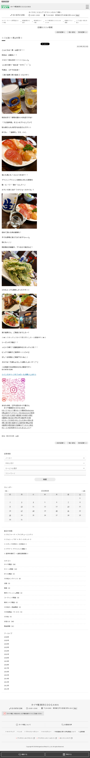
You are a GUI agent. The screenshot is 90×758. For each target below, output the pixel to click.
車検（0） (7, 588)
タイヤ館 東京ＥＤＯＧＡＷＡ (20, 6)
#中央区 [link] (25, 415)
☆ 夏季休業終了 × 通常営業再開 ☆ (16, 553)
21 (68, 511)
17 (21, 511)
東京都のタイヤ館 (37, 21)
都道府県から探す (26, 21)
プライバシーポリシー (32, 732)
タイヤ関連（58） (10, 564)
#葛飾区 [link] (5, 418)
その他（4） (8, 616)
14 (68, 506)
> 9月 (83, 491)
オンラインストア (65, 738)
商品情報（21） (9, 626)
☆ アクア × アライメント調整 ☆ (15, 549)
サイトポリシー (46, 732)
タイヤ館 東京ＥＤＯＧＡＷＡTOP (53, 21)
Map (77, 15)
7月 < (6, 491)
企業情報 (82, 732)
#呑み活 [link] (30, 420)
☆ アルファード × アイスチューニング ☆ (18, 534)
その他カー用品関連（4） (13, 607)
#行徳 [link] (29, 418)
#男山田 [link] (5, 413)
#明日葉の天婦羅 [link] (14, 425)
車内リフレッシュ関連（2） (13, 593)
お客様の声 (68, 724)
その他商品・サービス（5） (13, 612)
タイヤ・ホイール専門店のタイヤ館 (10, 21)
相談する (24, 754)
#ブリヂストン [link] (13, 413)
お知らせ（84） (9, 621)
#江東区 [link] (12, 415)
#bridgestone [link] (24, 413)
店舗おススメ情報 (68, 21)
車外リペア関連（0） (11, 602)
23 (10, 515)
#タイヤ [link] (5, 410)
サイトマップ (10, 732)
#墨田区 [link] (19, 415)
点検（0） (7, 583)
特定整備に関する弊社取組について (65, 732)
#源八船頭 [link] (11, 422)
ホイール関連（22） (11, 569)
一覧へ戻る (71, 32)
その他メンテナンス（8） (13, 578)
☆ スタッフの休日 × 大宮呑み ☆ (15, 544)
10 (21, 506)
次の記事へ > (82, 32)
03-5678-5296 (19, 15)
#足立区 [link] (11, 418)
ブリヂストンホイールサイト (46, 738)
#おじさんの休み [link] (21, 420)
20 (56, 511)
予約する (68, 754)
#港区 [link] (30, 415)
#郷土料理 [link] (29, 422)
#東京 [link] (32, 413)
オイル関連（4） (10, 574)
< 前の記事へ (60, 32)
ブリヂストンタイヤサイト (25, 738)
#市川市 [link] (17, 418)
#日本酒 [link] (11, 427)
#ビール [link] (5, 427)
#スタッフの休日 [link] (8, 420)
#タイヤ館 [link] (11, 410)
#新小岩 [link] (5, 422)
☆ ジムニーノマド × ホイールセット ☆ (17, 539)
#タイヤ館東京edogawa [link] (25, 410)
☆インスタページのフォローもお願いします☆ (19, 374)
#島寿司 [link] (5, 425)
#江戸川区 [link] (5, 415)
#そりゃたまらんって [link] (22, 427)
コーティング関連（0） (12, 597)
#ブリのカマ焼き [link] (27, 425)
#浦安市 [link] (23, 418)
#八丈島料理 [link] (20, 422)
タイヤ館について (25, 724)
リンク (20, 732)
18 (33, 511)
